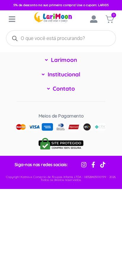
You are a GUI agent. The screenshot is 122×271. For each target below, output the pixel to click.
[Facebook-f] (93, 164)
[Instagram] (84, 164)
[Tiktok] (102, 164)
